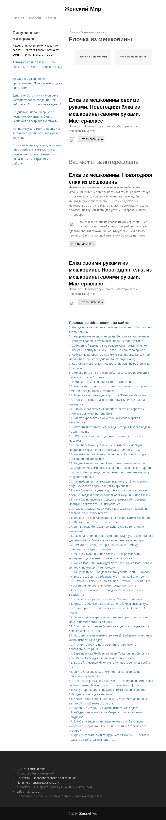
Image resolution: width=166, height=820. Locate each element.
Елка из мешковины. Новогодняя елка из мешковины (110, 178)
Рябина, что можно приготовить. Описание (102, 382)
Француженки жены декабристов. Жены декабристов (110, 395)
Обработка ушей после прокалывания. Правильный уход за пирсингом (37, 83)
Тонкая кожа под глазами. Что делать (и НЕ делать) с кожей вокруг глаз (38, 66)
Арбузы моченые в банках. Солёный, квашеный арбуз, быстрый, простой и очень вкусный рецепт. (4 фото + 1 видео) (108, 608)
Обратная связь (28, 791)
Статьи (51, 18)
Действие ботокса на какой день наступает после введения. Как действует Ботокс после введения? (37, 99)
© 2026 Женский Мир (31, 769)
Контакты (23, 778)
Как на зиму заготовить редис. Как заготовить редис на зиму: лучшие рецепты (37, 133)
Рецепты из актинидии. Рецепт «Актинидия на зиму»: (109, 463)
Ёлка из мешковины (93, 56)
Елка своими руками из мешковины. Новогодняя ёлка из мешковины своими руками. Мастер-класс (110, 273)
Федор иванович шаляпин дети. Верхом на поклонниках (110, 336)
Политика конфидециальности (38, 782)
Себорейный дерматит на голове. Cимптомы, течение (109, 345)
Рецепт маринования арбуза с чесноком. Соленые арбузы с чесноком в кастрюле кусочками (35, 116)
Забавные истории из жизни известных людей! (105, 708)
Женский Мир (83, 8)
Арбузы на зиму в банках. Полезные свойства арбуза (108, 350)
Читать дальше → (91, 139)
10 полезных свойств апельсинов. (96, 522)
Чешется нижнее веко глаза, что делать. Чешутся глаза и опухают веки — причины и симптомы (36, 49)
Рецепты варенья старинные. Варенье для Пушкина (107, 341)
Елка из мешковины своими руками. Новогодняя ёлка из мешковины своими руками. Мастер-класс (104, 110)
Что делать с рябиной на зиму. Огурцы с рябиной (107, 599)
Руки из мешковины (133, 56)
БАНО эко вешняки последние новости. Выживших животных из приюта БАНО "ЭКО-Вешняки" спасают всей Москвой (108, 725)
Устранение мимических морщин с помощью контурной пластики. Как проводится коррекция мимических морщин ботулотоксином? (110, 472)
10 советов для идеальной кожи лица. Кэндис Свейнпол (112, 518)
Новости (35, 18)
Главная (18, 18)
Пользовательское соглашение (54, 778)
